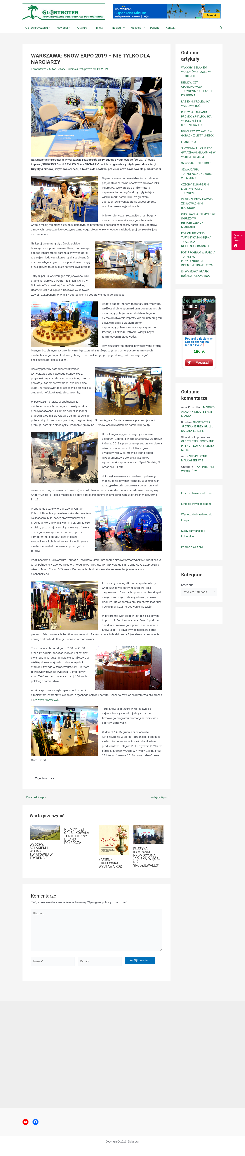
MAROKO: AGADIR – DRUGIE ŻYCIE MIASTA (198, 411)
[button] (49, 28)
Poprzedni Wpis (34, 797)
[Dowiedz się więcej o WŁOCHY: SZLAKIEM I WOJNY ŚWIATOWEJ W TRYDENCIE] (45, 832)
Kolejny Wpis (160, 797)
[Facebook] (35, 1122)
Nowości (62, 27)
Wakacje (135, 27)
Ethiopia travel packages (196, 503)
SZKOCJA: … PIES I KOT (196, 163)
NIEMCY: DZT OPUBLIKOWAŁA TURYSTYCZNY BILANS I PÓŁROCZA (76, 836)
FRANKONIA (188, 142)
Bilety (99, 27)
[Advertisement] (122, 1054)
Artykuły (82, 27)
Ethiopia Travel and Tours (196, 493)
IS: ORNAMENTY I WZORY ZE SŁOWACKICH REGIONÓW (197, 203)
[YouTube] (25, 1122)
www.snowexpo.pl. (47, 699)
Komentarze (38, 69)
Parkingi (155, 27)
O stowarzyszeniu (36, 27)
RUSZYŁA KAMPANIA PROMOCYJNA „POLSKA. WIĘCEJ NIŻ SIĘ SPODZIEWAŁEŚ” (146, 857)
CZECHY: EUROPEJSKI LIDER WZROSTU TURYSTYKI (195, 189)
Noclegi (117, 27)
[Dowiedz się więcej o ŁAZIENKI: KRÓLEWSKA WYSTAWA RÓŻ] (114, 840)
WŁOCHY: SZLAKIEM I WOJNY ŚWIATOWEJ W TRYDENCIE (41, 851)
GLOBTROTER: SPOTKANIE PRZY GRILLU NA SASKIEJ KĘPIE (197, 426)
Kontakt (171, 27)
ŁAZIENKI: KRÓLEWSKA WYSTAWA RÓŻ (110, 863)
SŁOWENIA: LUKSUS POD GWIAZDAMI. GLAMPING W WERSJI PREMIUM (198, 152)
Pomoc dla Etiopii (192, 547)
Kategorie (187, 585)
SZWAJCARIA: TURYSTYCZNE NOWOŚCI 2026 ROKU (197, 174)
